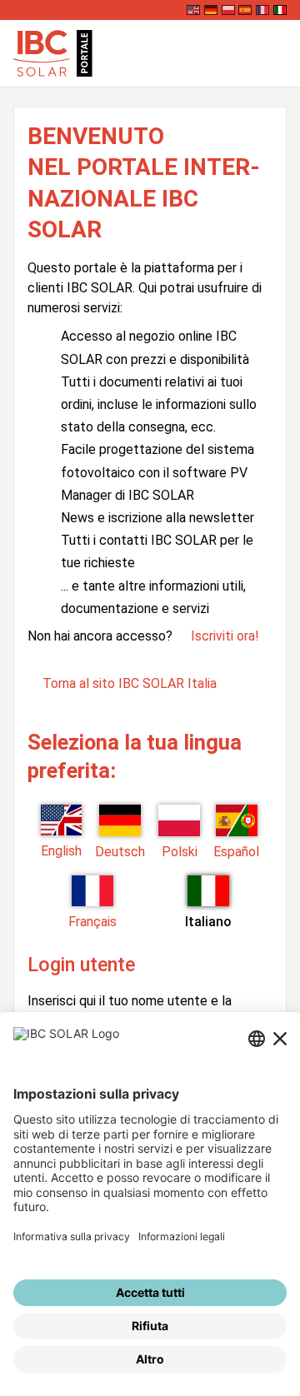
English (61, 851)
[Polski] (228, 10)
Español (236, 852)
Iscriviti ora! (225, 636)
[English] (193, 10)
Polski (180, 852)
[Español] (245, 10)
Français (92, 922)
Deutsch (120, 852)
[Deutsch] (211, 10)
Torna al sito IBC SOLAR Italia (129, 683)
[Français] (262, 10)
